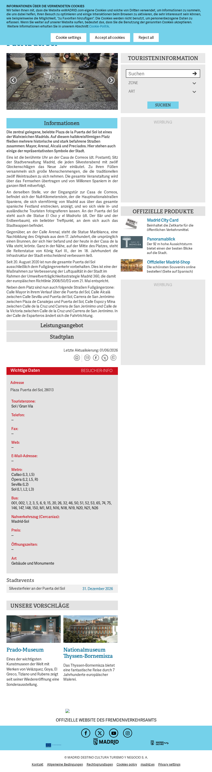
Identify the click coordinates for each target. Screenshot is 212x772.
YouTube (113, 732)
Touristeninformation (163, 58)
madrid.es (148, 764)
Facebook (85, 732)
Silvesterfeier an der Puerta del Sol (37, 588)
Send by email (87, 358)
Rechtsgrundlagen (100, 764)
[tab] (62, 123)
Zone (133, 83)
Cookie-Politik (99, 26)
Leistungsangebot (61, 325)
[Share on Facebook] (96, 358)
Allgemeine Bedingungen (65, 764)
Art (133, 91)
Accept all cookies (110, 37)
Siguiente (111, 80)
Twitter (99, 732)
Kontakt (37, 764)
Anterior (13, 80)
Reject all (146, 37)
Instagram (127, 732)
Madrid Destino (178, 738)
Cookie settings (68, 37)
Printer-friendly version (76, 358)
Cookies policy (127, 764)
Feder (33, 738)
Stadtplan (62, 336)
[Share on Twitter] (104, 358)
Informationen (62, 123)
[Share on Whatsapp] (113, 358)
